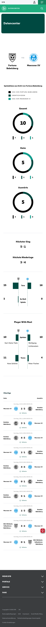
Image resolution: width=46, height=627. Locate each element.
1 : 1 (23, 452)
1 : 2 (23, 409)
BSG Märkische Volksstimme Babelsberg (8, 526)
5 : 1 (23, 496)
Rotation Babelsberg (39, 408)
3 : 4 (23, 526)
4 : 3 (23, 438)
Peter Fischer (33, 363)
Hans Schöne (12, 363)
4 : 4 (23, 467)
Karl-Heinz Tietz (11, 343)
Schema (24, 413)
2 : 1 (23, 423)
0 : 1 (23, 481)
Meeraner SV (7, 408)
